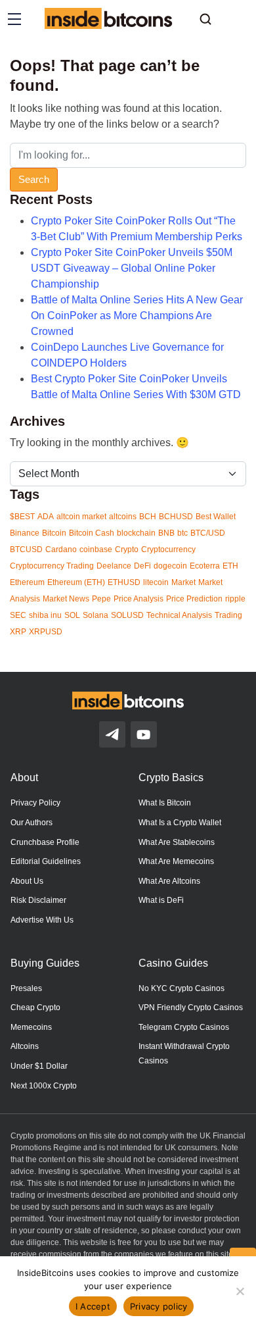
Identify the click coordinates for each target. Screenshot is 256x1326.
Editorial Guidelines (46, 861)
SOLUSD (127, 615)
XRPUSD (45, 631)
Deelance (113, 566)
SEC (18, 615)
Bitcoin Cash (91, 533)
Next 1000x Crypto (44, 1085)
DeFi (142, 566)
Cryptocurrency (168, 549)
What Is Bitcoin (165, 802)
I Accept (92, 1306)
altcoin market (81, 516)
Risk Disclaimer (38, 900)
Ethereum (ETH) (76, 582)
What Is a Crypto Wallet (180, 822)
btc (182, 533)
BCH (147, 516)
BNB (166, 533)
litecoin (156, 582)
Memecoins (31, 1027)
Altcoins (25, 1046)
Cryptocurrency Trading (52, 566)
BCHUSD (176, 516)
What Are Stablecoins (177, 842)
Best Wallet (216, 516)
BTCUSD (26, 549)
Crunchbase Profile (45, 842)
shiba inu (45, 615)
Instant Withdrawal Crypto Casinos (184, 1053)
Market (183, 582)
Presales (26, 988)
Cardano (61, 549)
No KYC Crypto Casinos (181, 988)
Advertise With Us (42, 920)
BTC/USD (207, 533)
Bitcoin (54, 533)
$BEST (22, 516)
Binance (24, 533)
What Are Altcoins (169, 881)
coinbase (95, 549)
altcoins (123, 516)
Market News (66, 598)
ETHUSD (124, 582)
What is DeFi (161, 900)
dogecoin (170, 566)
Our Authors (32, 822)
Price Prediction (194, 598)
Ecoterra (205, 566)
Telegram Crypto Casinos (184, 1027)
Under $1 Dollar (39, 1066)
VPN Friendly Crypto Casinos (191, 1007)
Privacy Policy (35, 802)
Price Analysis (138, 598)
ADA (45, 516)
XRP (18, 631)
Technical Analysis (179, 615)
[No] (239, 1291)
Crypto (127, 549)
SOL (72, 615)
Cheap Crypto (35, 1007)
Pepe (101, 598)
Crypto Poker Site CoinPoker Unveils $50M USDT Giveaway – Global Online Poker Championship (131, 268)
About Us (27, 881)
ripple (235, 598)
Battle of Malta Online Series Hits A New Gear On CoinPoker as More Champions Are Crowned (137, 315)
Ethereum (27, 582)
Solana (95, 615)
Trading (228, 615)
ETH (230, 566)
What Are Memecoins (176, 861)
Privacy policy (159, 1306)
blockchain (136, 533)
